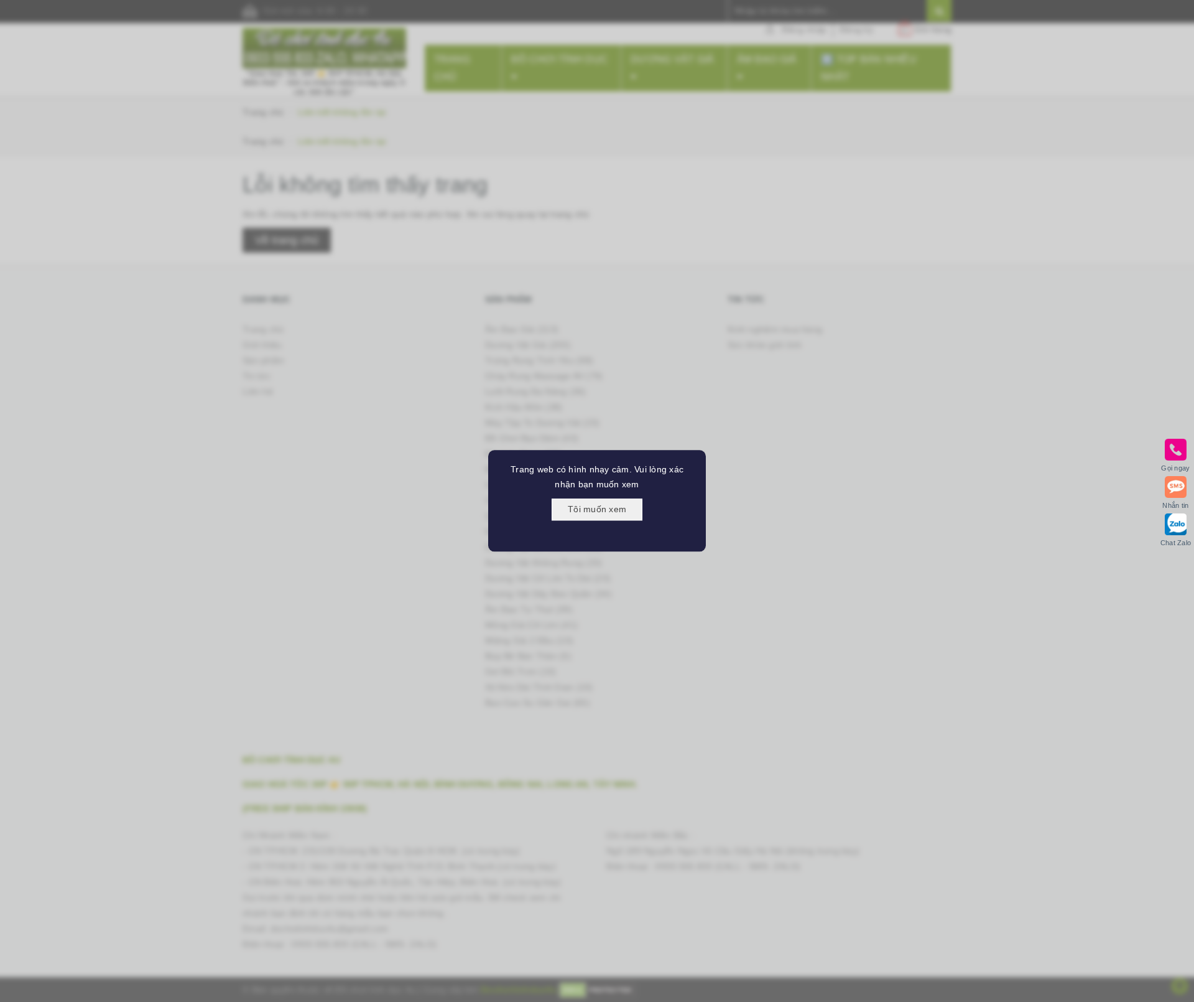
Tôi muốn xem (597, 509)
